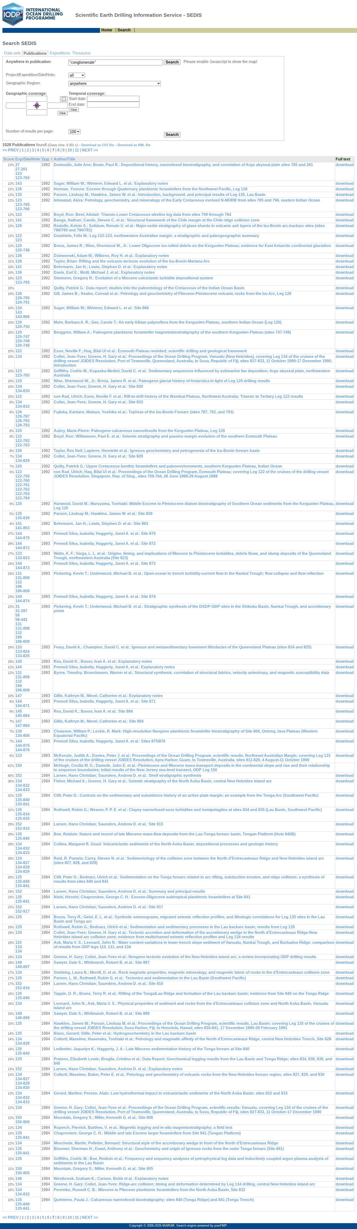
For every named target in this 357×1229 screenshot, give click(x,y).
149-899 (22, 1018)
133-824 (22, 651)
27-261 (21, 169)
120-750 (22, 327)
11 (77, 150)
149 (18, 962)
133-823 (22, 558)
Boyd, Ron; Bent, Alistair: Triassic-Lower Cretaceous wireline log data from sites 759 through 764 (142, 214)
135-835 (22, 818)
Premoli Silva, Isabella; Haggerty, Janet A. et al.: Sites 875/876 (109, 741)
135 (18, 195)
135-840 (22, 800)
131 (18, 573)
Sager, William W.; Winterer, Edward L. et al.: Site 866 (101, 308)
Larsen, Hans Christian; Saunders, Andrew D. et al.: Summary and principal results (129, 891)
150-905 (22, 1173)
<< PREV (10, 150)
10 (70, 150)
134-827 (22, 863)
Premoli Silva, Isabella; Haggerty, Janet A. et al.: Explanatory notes (114, 667)
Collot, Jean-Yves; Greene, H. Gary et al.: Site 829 (98, 456)
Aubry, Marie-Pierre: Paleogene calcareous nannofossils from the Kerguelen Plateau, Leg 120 (139, 431)
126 (18, 189)
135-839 (22, 518)
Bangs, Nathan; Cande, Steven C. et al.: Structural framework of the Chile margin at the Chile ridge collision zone (157, 220)
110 (18, 942)
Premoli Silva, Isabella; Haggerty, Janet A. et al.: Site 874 (105, 596)
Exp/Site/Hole (27, 159)
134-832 (22, 785)
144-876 (22, 750)
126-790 (22, 298)
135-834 (22, 814)
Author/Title (64, 159)
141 (18, 220)
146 (18, 1178)
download (345, 165)
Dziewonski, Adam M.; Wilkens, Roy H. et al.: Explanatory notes (111, 256)
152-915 (22, 828)
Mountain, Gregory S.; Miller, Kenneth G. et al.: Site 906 (103, 1117)
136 (18, 256)
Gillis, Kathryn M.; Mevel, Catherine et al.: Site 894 (99, 721)
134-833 (22, 406)
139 (18, 272)
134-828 (22, 867)
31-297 (21, 611)
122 (18, 214)
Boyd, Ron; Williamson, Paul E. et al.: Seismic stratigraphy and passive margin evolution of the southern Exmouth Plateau (165, 436)
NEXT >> (90, 150)
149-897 (22, 967)
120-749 (22, 345)
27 (17, 165)
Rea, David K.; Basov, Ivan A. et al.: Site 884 (93, 711)
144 (18, 533)
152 (18, 775)
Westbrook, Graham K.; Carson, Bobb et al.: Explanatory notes (111, 1178)
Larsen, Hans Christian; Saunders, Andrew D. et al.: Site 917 (108, 907)
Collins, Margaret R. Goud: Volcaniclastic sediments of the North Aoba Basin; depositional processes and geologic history (166, 844)
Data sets (12, 53)
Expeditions (60, 53)
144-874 (22, 601)
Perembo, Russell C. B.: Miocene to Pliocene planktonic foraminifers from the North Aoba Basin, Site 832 (149, 1190)
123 (18, 173)
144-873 (22, 568)
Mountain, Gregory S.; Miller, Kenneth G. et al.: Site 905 (103, 1169)
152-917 (22, 911)
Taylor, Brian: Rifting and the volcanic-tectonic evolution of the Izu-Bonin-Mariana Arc (132, 261)
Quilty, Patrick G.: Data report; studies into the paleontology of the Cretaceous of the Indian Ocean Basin (149, 288)
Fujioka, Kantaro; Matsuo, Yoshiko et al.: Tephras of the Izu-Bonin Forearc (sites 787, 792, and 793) (144, 412)
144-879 (22, 538)
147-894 (22, 726)
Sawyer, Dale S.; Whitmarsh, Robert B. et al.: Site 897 (102, 962)
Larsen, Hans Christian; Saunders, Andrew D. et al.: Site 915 (108, 824)
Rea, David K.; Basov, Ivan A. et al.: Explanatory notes (103, 661)
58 (17, 615)
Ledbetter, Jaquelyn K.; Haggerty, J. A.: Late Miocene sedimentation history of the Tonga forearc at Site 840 (151, 1049)
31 (17, 606)
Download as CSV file (97, 145)
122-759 (22, 476)
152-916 (22, 988)
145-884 (22, 716)
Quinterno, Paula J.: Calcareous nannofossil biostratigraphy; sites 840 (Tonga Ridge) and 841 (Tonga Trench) (154, 1200)
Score (8, 159)
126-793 (22, 425)
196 (18, 586)
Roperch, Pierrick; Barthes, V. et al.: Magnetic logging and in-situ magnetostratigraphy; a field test (143, 1127)
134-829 (22, 461)
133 (18, 553)
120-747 (22, 337)
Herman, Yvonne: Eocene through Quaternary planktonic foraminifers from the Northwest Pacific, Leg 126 (150, 189)
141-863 (22, 528)
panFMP (220, 1225)
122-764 (22, 498)
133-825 (22, 656)
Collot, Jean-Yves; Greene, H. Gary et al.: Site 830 (98, 386)
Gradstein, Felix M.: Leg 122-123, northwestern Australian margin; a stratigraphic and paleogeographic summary (156, 236)
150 (18, 765)
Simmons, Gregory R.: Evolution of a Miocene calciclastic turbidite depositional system (133, 278)
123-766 (22, 209)
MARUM (168, 1225)
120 (18, 246)
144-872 (22, 548)
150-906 (22, 1122)
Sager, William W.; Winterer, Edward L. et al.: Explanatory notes (111, 183)
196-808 (22, 591)
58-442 (21, 620)
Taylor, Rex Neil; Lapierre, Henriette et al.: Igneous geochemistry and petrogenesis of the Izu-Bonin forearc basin (157, 451)
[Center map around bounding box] (37, 105)
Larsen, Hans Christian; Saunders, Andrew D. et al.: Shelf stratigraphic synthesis (127, 775)
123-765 (22, 178)
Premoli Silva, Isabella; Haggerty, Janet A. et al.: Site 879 (105, 533)
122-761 (22, 485)
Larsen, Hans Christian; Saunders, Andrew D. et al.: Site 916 (108, 983)
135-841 (22, 804)
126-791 (22, 302)
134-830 (22, 391)
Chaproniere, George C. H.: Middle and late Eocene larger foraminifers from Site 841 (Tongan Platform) (147, 1133)
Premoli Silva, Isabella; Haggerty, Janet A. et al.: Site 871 (105, 701)
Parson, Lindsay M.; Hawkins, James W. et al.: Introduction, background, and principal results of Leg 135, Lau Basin (159, 195)
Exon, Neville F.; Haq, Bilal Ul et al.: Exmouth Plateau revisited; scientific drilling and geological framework (150, 351)
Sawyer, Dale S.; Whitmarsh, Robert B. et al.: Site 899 (102, 1013)
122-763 (22, 445)
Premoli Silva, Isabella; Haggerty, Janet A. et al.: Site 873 (105, 563)
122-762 (22, 441)
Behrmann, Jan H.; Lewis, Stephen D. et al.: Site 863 (101, 524)
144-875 (22, 745)
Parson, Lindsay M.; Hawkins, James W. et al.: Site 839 (103, 514)
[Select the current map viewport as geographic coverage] (64, 99)
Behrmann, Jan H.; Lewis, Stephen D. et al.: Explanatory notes (110, 267)
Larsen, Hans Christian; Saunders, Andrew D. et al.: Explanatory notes (118, 1069)
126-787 (22, 416)
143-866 (22, 317)
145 (18, 661)
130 (18, 731)
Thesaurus (81, 53)
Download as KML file (134, 145)
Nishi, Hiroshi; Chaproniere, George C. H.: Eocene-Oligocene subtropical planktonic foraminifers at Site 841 (152, 897)
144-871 (22, 706)
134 (18, 308)
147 (18, 696)
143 (18, 183)
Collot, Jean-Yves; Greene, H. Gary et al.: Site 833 (98, 402)
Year (45, 159)
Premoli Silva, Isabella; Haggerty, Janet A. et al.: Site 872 (105, 543)
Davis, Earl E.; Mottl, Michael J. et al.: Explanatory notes (104, 272)
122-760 (22, 480)
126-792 (22, 421)
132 (18, 582)
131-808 (22, 578)
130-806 (22, 736)
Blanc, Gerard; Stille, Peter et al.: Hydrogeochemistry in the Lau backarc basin (125, 1033)
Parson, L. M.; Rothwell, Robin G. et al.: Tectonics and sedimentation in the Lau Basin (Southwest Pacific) (150, 978)
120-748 (22, 250)
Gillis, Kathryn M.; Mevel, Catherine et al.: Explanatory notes (108, 696)
